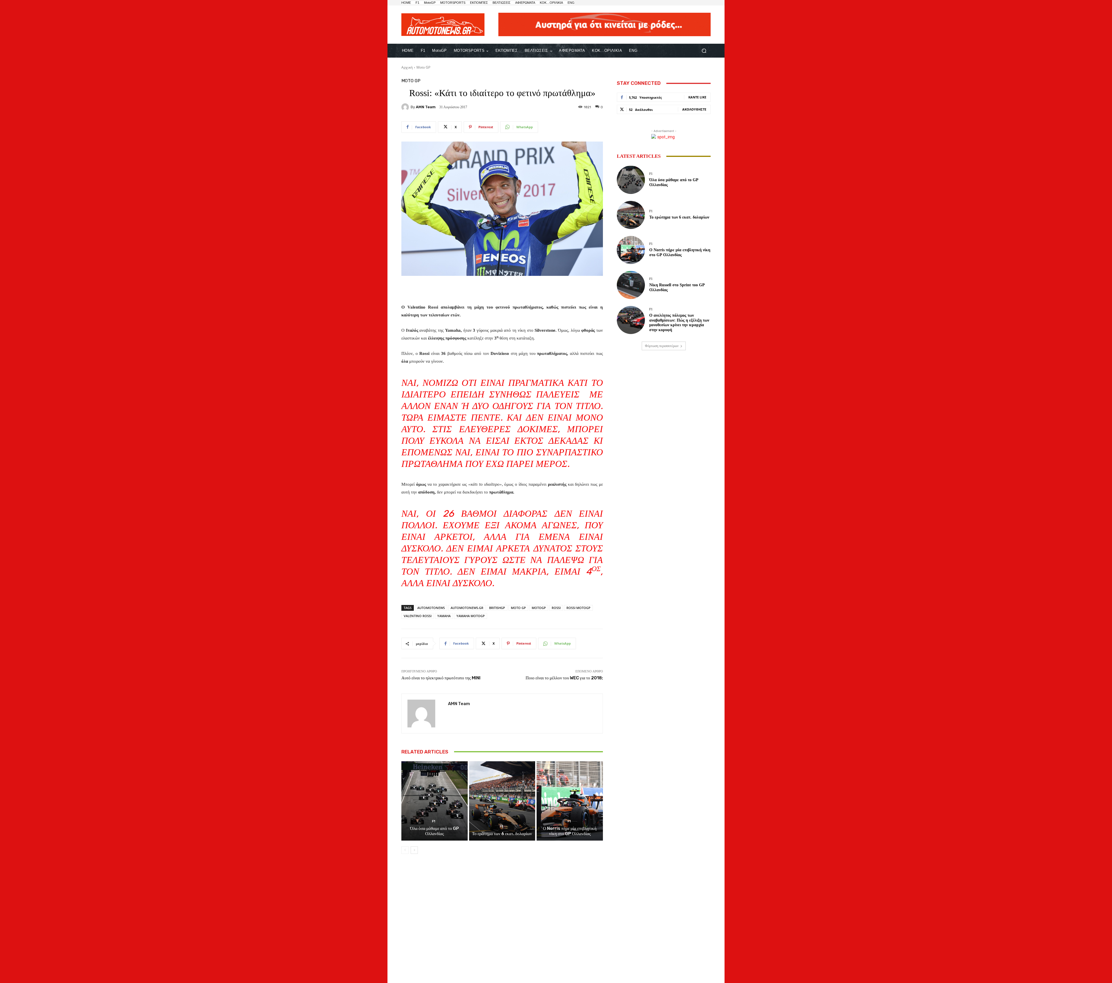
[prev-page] (405, 850)
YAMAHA (444, 616)
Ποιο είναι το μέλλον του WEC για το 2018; (564, 678)
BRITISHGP (497, 608)
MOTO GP (518, 608)
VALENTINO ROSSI (417, 616)
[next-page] (414, 850)
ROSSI (556, 608)
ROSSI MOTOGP (578, 608)
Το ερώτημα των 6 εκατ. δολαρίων (502, 833)
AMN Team (426, 107)
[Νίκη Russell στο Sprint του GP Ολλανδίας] (631, 285)
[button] (704, 51)
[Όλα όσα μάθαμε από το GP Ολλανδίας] (434, 801)
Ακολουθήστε (694, 109)
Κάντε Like (697, 97)
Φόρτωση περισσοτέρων (661, 346)
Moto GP (423, 67)
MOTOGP (539, 608)
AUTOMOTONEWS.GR (467, 608)
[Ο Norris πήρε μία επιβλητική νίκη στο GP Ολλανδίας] (570, 801)
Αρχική (407, 67)
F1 (433, 821)
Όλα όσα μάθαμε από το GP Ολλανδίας (434, 831)
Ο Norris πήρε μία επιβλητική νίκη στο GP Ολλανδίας (570, 831)
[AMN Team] (406, 107)
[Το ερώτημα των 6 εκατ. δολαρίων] (502, 801)
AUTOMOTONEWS (431, 608)
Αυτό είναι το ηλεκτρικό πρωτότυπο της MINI (440, 678)
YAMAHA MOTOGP (470, 616)
